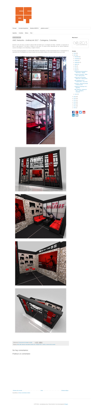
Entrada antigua (64, 390)
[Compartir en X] (38, 342)
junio (76, 68)
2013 (75, 102)
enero (76, 94)
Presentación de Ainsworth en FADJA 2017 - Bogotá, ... (81, 72)
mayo (76, 69)
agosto (76, 64)
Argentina (15, 33)
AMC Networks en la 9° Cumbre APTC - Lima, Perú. (81, 81)
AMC (18, 344)
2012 (75, 104)
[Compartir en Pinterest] (41, 342)
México (26, 33)
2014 (75, 100)
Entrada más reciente (17, 390)
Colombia (21, 33)
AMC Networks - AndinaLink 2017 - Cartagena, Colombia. (81, 90)
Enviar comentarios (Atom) (24, 392)
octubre (76, 60)
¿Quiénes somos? (45, 28)
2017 (75, 55)
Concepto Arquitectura (23, 28)
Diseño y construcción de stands (49, 344)
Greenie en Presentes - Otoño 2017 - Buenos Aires (81, 75)
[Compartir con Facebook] (40, 342)
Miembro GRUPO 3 (34, 28)
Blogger (66, 404)
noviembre (77, 58)
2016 (75, 96)
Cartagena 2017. (39, 344)
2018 (75, 53)
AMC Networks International (24, 344)
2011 (75, 105)
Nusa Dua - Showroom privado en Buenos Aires (81, 84)
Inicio (42, 390)
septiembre (77, 62)
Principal (14, 28)
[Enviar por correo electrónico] (35, 342)
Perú (31, 33)
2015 (75, 98)
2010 (75, 107)
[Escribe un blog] (37, 342)
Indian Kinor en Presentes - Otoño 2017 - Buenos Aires (81, 78)
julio (76, 66)
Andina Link (33, 344)
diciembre (77, 56)
